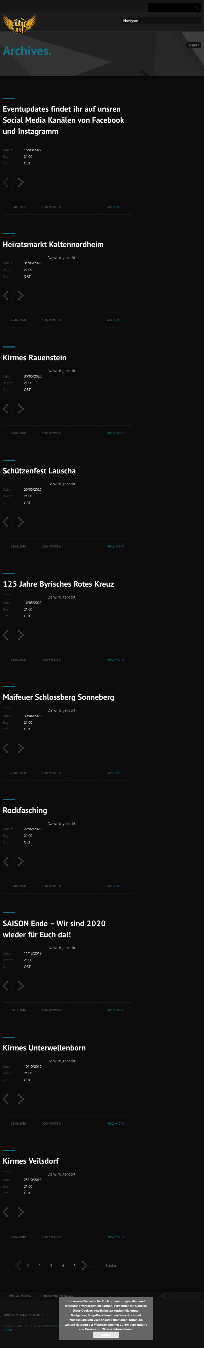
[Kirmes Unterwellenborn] (44, 1047)
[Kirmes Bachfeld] (21, 985)
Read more (115, 207)
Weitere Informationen (117, 1329)
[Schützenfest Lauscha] (21, 408)
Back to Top (188, 16)
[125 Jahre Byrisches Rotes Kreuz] (21, 522)
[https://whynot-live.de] (20, 25)
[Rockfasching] (21, 748)
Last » (111, 1265)
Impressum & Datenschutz (23, 1315)
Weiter (106, 1334)
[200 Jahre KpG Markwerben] (21, 1099)
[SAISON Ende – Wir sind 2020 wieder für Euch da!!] (21, 861)
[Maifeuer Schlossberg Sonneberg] (21, 635)
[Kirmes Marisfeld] (5, 1212)
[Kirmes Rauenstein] (21, 295)
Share (194, 45)
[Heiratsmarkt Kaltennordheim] (21, 182)
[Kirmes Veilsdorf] (5, 1099)
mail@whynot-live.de (58, 1296)
